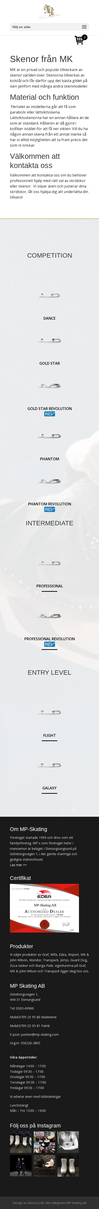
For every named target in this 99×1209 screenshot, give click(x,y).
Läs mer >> (18, 865)
